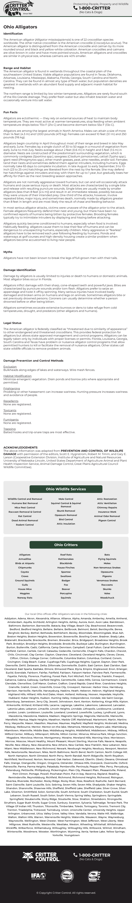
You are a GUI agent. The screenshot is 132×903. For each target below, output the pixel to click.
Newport (110, 748)
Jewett (53, 701)
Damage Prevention (17, 360)
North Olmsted (38, 755)
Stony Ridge (49, 799)
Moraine (67, 737)
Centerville (79, 651)
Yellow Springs (115, 831)
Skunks (107, 589)
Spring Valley (83, 795)
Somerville (52, 791)
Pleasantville (108, 770)
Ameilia (110, 618)
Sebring (57, 784)
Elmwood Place (64, 669)
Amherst (121, 618)
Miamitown (11, 730)
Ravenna (90, 773)
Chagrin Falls (95, 651)
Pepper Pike (97, 766)
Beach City (83, 625)
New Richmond (46, 748)
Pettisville (27, 770)
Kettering (98, 701)
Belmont (83, 629)
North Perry (56, 755)
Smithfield (30, 791)
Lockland (118, 708)
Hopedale (105, 694)
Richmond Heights (84, 777)
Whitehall (100, 824)
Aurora (83, 622)
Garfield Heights (50, 679)
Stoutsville (64, 799)
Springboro (99, 795)
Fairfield (54, 672)
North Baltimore (59, 752)
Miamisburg (119, 726)
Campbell (79, 647)
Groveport (73, 687)
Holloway (81, 694)
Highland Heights (114, 690)
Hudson (45, 697)
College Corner (39, 658)
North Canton (95, 752)
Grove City (59, 687)
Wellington (31, 820)
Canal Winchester (114, 647)
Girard (122, 679)
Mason (29, 723)
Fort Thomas (93, 676)
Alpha (75, 618)
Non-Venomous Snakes (107, 567)
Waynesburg (116, 817)
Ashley (73, 622)
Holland (70, 694)
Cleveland (75, 654)
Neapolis (121, 741)
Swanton (74, 802)
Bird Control (66, 519)
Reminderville (17, 777)
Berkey (25, 632)
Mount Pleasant (57, 741)
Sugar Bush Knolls (28, 802)
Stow (75, 799)
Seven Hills (69, 784)
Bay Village (68, 625)
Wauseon (91, 817)
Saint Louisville (35, 784)
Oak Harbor (64, 759)
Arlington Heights (57, 622)
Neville (9, 744)
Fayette (12, 676)
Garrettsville (68, 679)
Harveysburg (51, 690)
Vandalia (81, 813)
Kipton (123, 701)
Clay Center (36, 654)
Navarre (109, 741)
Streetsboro (98, 799)
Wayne (102, 817)
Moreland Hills (82, 737)
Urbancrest (28, 813)
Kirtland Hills (40, 705)
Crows (24, 576)
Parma (22, 766)
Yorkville (57, 835)
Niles (45, 752)
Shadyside (98, 784)
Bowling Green (88, 636)
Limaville (43, 708)
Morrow (10, 741)
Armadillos (25, 559)
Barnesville (43, 625)
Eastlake (38, 669)
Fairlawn (65, 672)
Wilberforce (25, 828)
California (44, 647)
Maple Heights (38, 719)
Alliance (55, 618)
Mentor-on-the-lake (54, 726)
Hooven (93, 694)
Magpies (25, 593)
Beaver (66, 589)
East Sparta (25, 669)
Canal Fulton (94, 647)
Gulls (25, 585)
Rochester (36, 781)
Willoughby (59, 828)
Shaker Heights (116, 784)
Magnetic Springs (72, 716)
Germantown (109, 679)
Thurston (38, 806)
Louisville (47, 712)
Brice (75, 640)
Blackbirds (66, 563)
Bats (107, 554)
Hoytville (118, 694)
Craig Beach (29, 661)
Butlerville (22, 647)
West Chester (48, 820)
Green (34, 687)
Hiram (60, 694)
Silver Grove (110, 788)
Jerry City (42, 701)
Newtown (35, 752)
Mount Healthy (37, 741)
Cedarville (65, 651)
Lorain (22, 712)
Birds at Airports (24, 563)
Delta (43, 665)
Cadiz (33, 647)
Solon (41, 791)
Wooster (43, 831)
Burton (11, 647)
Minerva (84, 734)
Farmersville (118, 672)
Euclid (9, 672)
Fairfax (43, 672)
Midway (112, 730)
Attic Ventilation (107, 503)
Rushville (101, 781)
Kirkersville (13, 705)
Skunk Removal (66, 511)
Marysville (18, 723)
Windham (119, 828)
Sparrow (66, 572)
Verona (91, 813)
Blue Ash (117, 632)
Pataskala (53, 766)
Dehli (22, 665)
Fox (66, 585)
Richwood (103, 777)
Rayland (102, 773)
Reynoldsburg (36, 777)
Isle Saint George (112, 697)
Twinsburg (53, 809)
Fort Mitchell (76, 676)
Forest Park (59, 676)
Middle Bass (41, 730)
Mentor (36, 726)
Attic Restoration (107, 499)
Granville (14, 687)
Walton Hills (25, 817)
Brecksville (25, 640)
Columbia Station (75, 658)
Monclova (26, 737)
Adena (22, 618)
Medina (123, 723)
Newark (61, 748)
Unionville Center (81, 809)
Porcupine (66, 593)
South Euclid (111, 791)
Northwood (25, 759)
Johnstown (66, 701)
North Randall (73, 755)
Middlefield (83, 730)
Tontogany (90, 806)
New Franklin (93, 744)
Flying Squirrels (107, 559)
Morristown (118, 737)
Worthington (58, 831)
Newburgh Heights (79, 748)
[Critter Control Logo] (18, 8)
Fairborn (32, 672)
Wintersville (14, 831)
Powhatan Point (60, 773)
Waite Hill (103, 813)
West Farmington (69, 820)
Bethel (35, 632)
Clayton (49, 654)
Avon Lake (102, 622)
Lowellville (85, 712)
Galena (21, 679)
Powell (44, 773)
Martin (112, 719)
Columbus (93, 658)
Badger (66, 580)
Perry (109, 766)
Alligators (24, 554)
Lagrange (66, 705)
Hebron (97, 690)
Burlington (102, 643)
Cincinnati (21, 654)
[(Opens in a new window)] (45, 875)
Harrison (12, 690)
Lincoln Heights (60, 708)
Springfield (17, 799)
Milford (122, 730)
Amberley (98, 618)
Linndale (76, 708)
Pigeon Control (107, 520)
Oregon (41, 763)
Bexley (73, 632)
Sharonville (26, 788)
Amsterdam (14, 622)
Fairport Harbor (81, 672)
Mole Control (66, 499)
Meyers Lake (103, 726)
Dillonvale (54, 665)
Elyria (78, 669)
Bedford (15, 629)
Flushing (45, 676)
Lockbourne (103, 708)
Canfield (11, 651)
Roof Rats (66, 554)
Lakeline (79, 705)
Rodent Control (25, 524)
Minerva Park (98, 734)
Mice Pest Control (25, 507)
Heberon (85, 690)
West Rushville (31, 824)
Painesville (10, 766)
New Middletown (24, 748)
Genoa (96, 679)
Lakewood (105, 705)
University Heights (104, 809)
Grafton (63, 683)
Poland (121, 770)
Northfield (10, 759)
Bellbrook (70, 629)
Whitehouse (114, 824)
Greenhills (45, 687)
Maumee (52, 723)
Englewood (100, 669)
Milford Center (14, 734)
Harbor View (100, 687)
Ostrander (66, 763)
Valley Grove (51, 813)
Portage (34, 773)
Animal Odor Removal (107, 516)
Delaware (33, 665)
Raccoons (107, 585)
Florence (33, 676)
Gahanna (10, 679)
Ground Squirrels (25, 580)
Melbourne (23, 726)
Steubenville (32, 799)
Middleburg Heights (62, 730)
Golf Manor (39, 683)
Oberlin (90, 759)
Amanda (86, 618)
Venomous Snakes (107, 580)
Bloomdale (85, 632)
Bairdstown (117, 622)
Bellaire (48, 629)
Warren (38, 817)
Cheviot (121, 651)
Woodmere (30, 831)
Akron (31, 618)
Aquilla (27, 622)
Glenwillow (24, 683)
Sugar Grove (48, 802)
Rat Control (24, 516)
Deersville (12, 665)
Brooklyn (19, 643)
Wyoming (74, 831)
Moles (107, 563)
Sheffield (58, 788)
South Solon (47, 795)
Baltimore (15, 625)
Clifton (14, 658)
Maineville (103, 716)
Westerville (48, 824)
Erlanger (122, 669)
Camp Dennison (61, 647)
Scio (48, 784)
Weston (74, 824)
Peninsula (82, 766)
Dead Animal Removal (25, 520)
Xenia (84, 831)
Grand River (94, 683)
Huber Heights (30, 697)
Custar (42, 661)
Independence (79, 697)
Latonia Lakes (16, 708)
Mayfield (76, 723)
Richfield (51, 777)
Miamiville (26, 730)
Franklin (107, 676)
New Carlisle (76, 744)
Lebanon (31, 708)
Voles (107, 593)
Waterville (78, 817)
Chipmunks (25, 567)
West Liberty (108, 820)
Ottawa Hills (81, 763)
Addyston (10, 618)
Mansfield (12, 719)
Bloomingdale (102, 632)
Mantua (23, 719)
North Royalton (114, 755)
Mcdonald (111, 723)
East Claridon (112, 665)
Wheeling (86, 824)
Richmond (64, 777)
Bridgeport (87, 640)
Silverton (17, 791)
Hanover (86, 687)
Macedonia (15, 716)
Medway (10, 726)
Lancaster (119, 705)
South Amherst (70, 791)
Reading (113, 773)
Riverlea (11, 781)
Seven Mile (84, 784)
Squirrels (66, 597)
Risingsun (117, 777)
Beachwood (98, 625)
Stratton (85, 799)
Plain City (74, 770)
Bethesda (46, 632)
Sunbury (62, 802)
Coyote (25, 572)
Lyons (120, 712)
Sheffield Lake (74, 788)
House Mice (25, 589)
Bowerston (55, 636)
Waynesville (15, 820)
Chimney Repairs (107, 507)
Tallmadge (99, 802)
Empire (87, 669)
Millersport (42, 734)
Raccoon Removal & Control (25, 512)
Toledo (79, 806)
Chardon (109, 651)
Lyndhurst (109, 712)
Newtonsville (19, 752)
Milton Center (69, 734)
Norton (38, 759)
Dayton (105, 661)
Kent (77, 701)
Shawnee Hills (42, 788)
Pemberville (67, 766)
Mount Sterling (77, 741)
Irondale (95, 697)
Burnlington (117, 643)
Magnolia (89, 716)
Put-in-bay (77, 773)
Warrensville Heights (57, 817)
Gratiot (25, 687)
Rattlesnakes (66, 559)
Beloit (93, 629)
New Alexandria (41, 744)
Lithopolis (89, 708)
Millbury (29, 734)
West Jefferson (90, 820)
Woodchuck (107, 597)
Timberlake (66, 806)
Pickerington (59, 770)
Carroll (41, 651)
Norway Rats (24, 597)
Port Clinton (20, 773)
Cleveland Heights (93, 654)
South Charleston (91, 791)
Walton (12, 817)
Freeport (118, 676)
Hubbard (14, 697)
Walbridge (116, 813)
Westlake (62, 824)
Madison (54, 716)
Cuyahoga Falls (56, 661)
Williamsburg (42, 828)
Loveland (59, 712)
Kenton (86, 701)
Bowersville (70, 636)
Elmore (49, 669)
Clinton (24, 658)
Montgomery (52, 737)
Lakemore (91, 705)
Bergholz (13, 632)
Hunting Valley (60, 697)
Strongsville (114, 799)
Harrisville (24, 690)
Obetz (99, 759)
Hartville (37, 690)
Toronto (103, 806)
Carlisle (31, 651)
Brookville (69, 643)
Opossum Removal (66, 515)
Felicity (22, 676)
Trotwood (40, 809)
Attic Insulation (66, 523)
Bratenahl (11, 640)
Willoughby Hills (78, 828)
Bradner (104, 636)
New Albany (22, 744)
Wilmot (107, 828)
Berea (118, 629)
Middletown (98, 730)
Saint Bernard (116, 781)
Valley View (67, 813)
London (12, 712)
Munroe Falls (95, 741)
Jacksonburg (12, 701)
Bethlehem (61, 632)
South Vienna (65, 795)
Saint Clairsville (15, 784)
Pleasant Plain (90, 770)
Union (65, 809)
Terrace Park (114, 802)
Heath (75, 690)
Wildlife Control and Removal (25, 499)
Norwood (49, 759)
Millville (54, 734)
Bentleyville (106, 629)
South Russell (30, 795)
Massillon (40, 723)
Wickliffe (11, 828)
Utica (39, 813)
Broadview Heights (107, 640)
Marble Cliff (69, 719)
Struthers (10, 802)
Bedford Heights (31, 629)
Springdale (114, 795)
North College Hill (116, 752)
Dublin (82, 665)
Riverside (23, 781)
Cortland (106, 658)
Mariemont (100, 719)
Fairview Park (100, 672)
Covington (14, 661)
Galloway (32, 679)
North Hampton (18, 755)
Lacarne (54, 705)
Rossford (89, 781)
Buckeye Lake (85, 643)
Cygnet (95, 661)
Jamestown (28, 701)
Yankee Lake (97, 831)
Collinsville (56, 658)
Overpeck (96, 763)
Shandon (12, 788)
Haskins (65, 690)
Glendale (10, 683)
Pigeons (107, 576)
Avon (91, 622)
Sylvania (86, 802)
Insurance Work (107, 512)
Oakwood (78, 759)
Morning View (100, 737)
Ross (79, 781)
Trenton (12, 809)
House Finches (66, 567)
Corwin (117, 658)
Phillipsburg (42, 770)
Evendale (20, 672)
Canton (21, 651)
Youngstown (72, 835)
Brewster (65, 640)
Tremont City (117, 806)
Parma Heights (36, 766)
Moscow (21, 741)
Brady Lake (117, 636)
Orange (15, 763)
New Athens (59, 744)
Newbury (98, 748)
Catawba (52, 651)
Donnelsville (69, 665)
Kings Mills (111, 701)
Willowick (95, 828)
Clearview (62, 654)
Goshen (52, 683)
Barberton (28, 625)
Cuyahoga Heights (78, 661)
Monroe (38, 737)
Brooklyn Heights (37, 643)
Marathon (54, 719)
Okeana (109, 759)
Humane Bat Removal (25, 503)
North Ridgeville (93, 755)
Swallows (65, 576)
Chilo (11, 654)
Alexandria (42, 618)
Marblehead (84, 719)
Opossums (107, 572)
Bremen (53, 640)
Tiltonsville (51, 806)
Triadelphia (25, 809)
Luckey (97, 712)
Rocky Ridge (52, 781)
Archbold (39, 622)
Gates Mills (84, 679)
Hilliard (31, 694)
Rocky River (68, 781)
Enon (112, 669)
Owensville (111, 763)
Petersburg (13, 770)
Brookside (55, 643)
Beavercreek (115, 625)
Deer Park (118, 661)
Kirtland (26, 705)
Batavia (55, 625)
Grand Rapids (77, 683)
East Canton (95, 665)
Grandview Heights (114, 683)
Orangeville (28, 763)
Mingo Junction (117, 734)
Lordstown (33, 712)
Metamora (74, 726)
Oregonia (53, 763)
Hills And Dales (46, 694)
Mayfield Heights (93, 723)
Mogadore (13, 737)
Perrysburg (121, 766)
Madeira (43, 716)
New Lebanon (111, 744)
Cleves (111, 654)
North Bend (78, 752)
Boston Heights (17, 636)
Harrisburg (116, 687)
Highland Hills (17, 694)
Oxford (123, 763)
